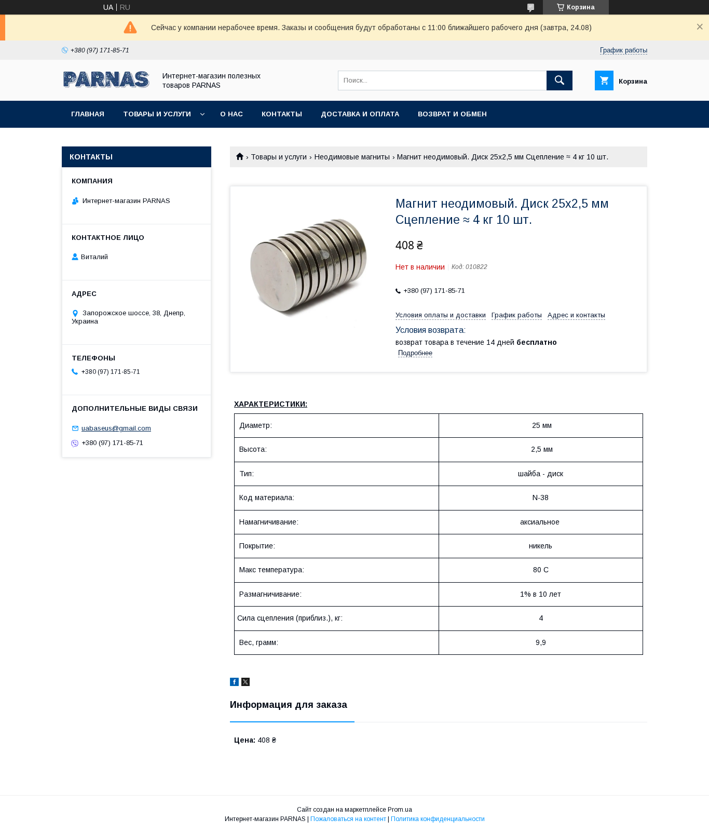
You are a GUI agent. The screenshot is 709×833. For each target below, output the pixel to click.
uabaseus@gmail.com (116, 428)
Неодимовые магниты (352, 157)
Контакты (282, 114)
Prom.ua (400, 809)
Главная (87, 114)
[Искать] (559, 80)
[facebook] (234, 683)
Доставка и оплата (360, 114)
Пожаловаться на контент (348, 819)
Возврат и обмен (452, 114)
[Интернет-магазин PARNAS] (106, 87)
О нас (231, 114)
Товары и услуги (157, 114)
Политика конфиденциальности (438, 819)
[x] (245, 683)
